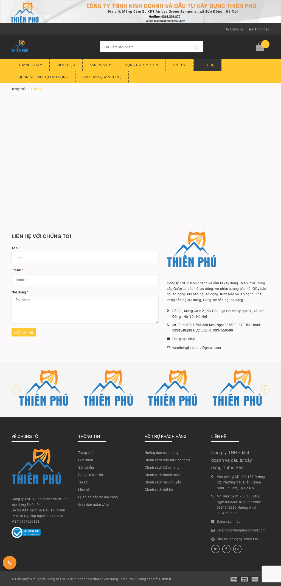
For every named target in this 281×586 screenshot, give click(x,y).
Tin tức (179, 65)
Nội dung (20, 292)
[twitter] (215, 549)
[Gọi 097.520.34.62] (9, 563)
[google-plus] (237, 549)
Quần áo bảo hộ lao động (43, 77)
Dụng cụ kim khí (140, 65)
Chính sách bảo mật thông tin (167, 459)
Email (17, 269)
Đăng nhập (260, 29)
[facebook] (226, 549)
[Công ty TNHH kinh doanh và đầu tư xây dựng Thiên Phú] (44, 389)
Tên (16, 247)
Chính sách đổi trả (159, 489)
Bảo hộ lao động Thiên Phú (238, 538)
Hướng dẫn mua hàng (162, 452)
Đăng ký (236, 29)
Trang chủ (29, 65)
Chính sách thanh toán (162, 474)
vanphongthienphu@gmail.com (196, 347)
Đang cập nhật (183, 338)
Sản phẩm (99, 65)
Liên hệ (208, 65)
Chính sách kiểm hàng (162, 467)
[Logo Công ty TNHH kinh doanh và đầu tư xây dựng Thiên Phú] (52, 46)
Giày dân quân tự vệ (102, 77)
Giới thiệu (66, 65)
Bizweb (165, 578)
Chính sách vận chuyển (163, 482)
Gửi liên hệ (23, 332)
